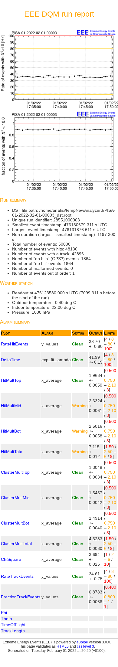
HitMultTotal (12, 451)
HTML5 (63, 646)
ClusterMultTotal (16, 543)
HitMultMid (11, 405)
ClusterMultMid (15, 497)
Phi (4, 612)
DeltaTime (10, 359)
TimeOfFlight (13, 624)
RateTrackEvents (17, 576)
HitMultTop (11, 380)
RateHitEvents (14, 344)
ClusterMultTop (15, 472)
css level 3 (85, 646)
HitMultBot (11, 431)
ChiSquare (11, 559)
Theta (6, 618)
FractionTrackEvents (20, 596)
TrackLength (13, 630)
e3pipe (82, 642)
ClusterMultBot (15, 523)
